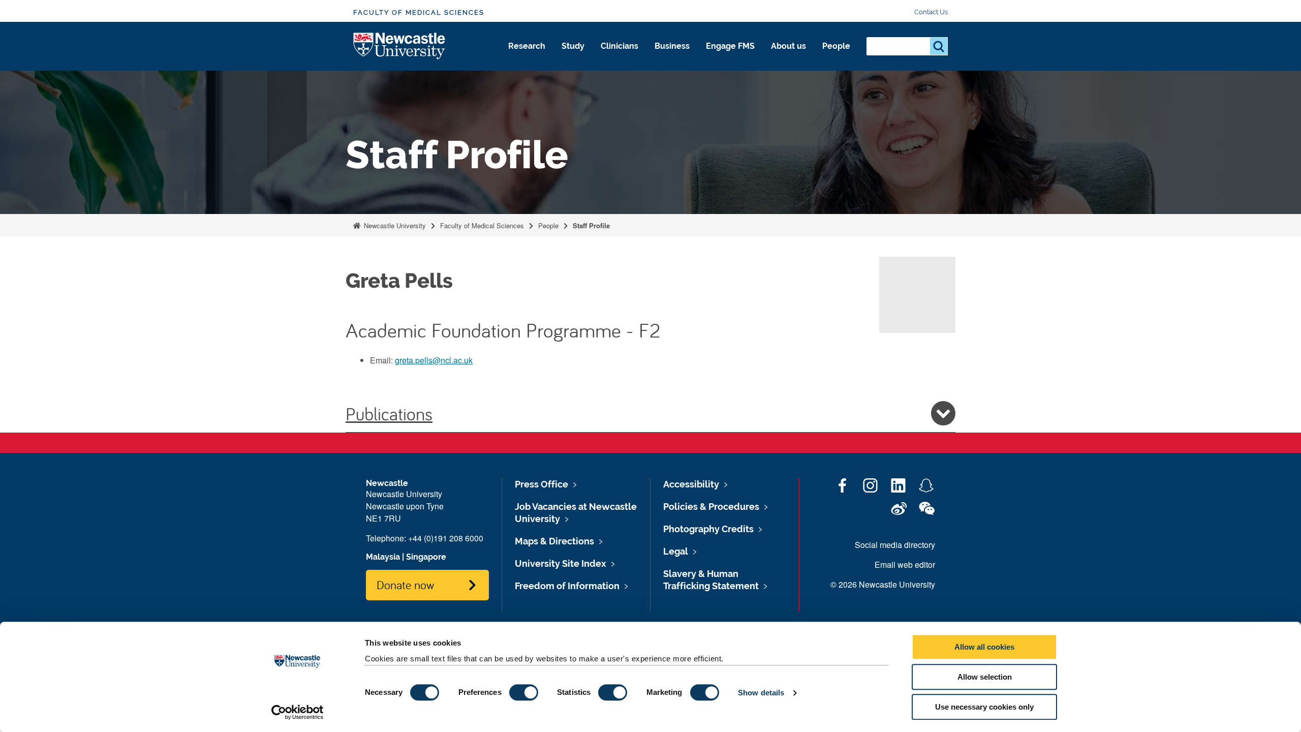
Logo (399, 46)
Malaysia (383, 557)
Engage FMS (730, 46)
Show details (761, 692)
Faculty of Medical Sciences (418, 12)
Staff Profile (591, 225)
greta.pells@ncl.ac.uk (434, 360)
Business (672, 46)
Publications (389, 413)
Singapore (426, 557)
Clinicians (619, 46)
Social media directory (895, 545)
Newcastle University (394, 225)
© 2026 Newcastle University (882, 584)
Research (526, 46)
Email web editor (905, 564)
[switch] (523, 692)
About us (788, 46)
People (836, 46)
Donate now (405, 584)
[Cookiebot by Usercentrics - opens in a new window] (297, 712)
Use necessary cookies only (984, 707)
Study (573, 46)
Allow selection (984, 677)
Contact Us (931, 12)
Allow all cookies (984, 647)
